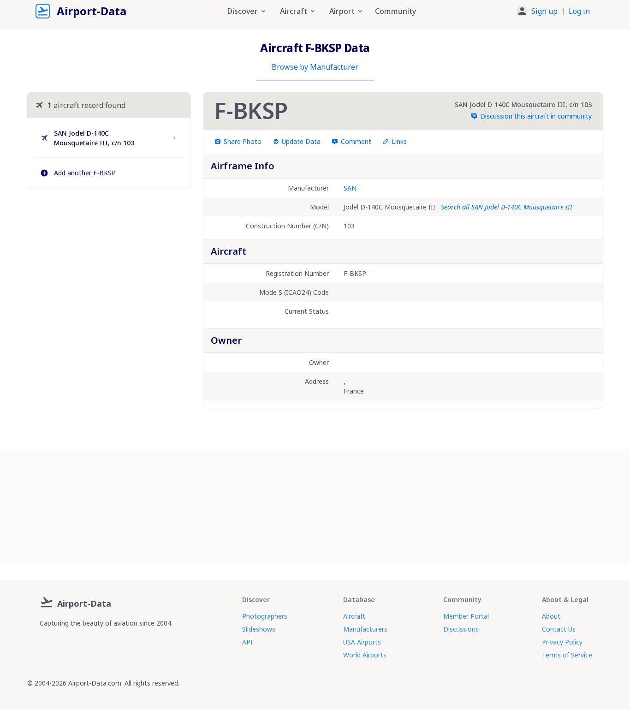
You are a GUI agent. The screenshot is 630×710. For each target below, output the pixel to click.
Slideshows (258, 629)
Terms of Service (567, 654)
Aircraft (354, 616)
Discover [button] (242, 11)
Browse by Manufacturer (315, 67)
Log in (579, 11)
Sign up (544, 11)
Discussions (461, 629)
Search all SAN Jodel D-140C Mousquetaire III (506, 207)
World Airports (364, 654)
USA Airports (362, 642)
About (551, 616)
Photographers (264, 616)
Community (395, 11)
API (247, 642)
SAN (350, 188)
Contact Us (559, 629)
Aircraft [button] (293, 11)
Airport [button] (342, 11)
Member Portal (466, 616)
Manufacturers (365, 629)
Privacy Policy (562, 642)
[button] (553, 11)
